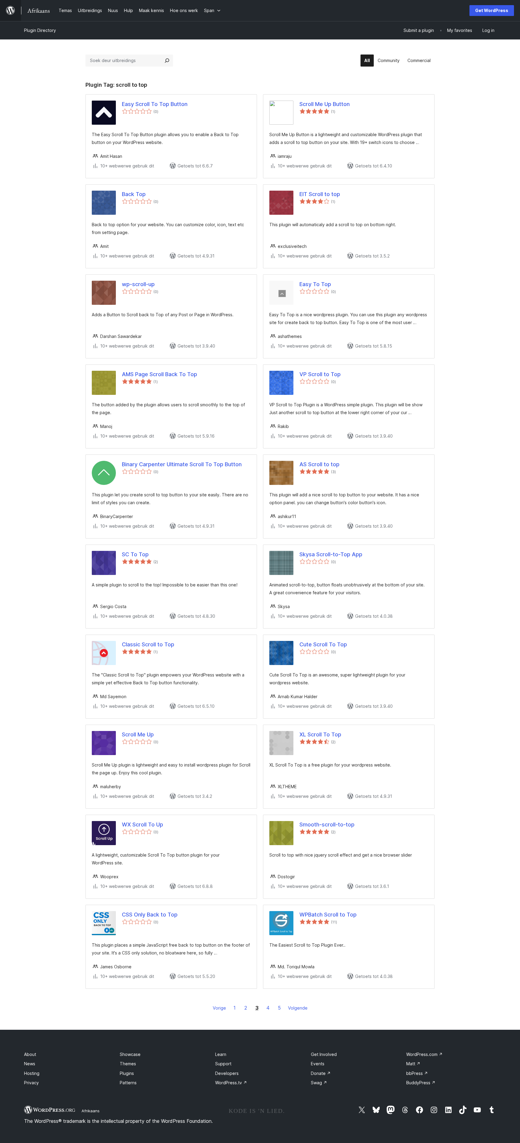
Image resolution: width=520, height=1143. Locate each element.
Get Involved (324, 1054)
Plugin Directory (40, 30)
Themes (128, 1063)
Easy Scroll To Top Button (154, 104)
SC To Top (135, 554)
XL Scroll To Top (320, 734)
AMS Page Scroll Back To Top (159, 374)
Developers (227, 1073)
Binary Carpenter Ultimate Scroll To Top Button (182, 464)
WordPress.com (424, 1054)
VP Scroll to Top (320, 374)
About (30, 1054)
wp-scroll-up (138, 284)
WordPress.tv (231, 1082)
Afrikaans (91, 1110)
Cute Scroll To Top (323, 644)
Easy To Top (315, 284)
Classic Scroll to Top (148, 644)
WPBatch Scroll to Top (328, 914)
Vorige (219, 1007)
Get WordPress (491, 10)
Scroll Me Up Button (324, 104)
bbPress (417, 1073)
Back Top (134, 194)
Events (317, 1063)
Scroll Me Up (138, 734)
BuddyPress (420, 1082)
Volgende (298, 1007)
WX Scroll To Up (142, 824)
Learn (220, 1054)
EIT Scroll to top (319, 194)
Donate (321, 1073)
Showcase (130, 1054)
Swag (319, 1082)
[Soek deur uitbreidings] (167, 61)
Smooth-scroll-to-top (326, 824)
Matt (413, 1063)
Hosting (31, 1073)
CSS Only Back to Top (150, 914)
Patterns (128, 1082)
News (29, 1063)
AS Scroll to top (319, 464)
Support (223, 1063)
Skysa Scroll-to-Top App (330, 554)
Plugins (127, 1073)
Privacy (31, 1082)
